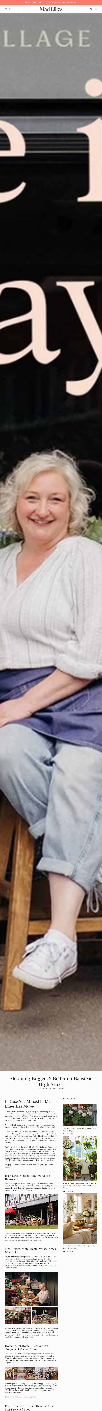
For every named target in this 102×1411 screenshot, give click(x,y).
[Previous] (6, 2)
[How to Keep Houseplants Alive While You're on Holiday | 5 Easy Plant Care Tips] (80, 1158)
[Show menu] (6, 9)
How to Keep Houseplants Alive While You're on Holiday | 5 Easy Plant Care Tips (79, 1185)
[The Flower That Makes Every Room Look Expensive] (80, 1218)
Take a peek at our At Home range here (20, 1397)
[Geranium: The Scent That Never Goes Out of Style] (80, 1115)
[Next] (96, 2)
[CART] (96, 9)
